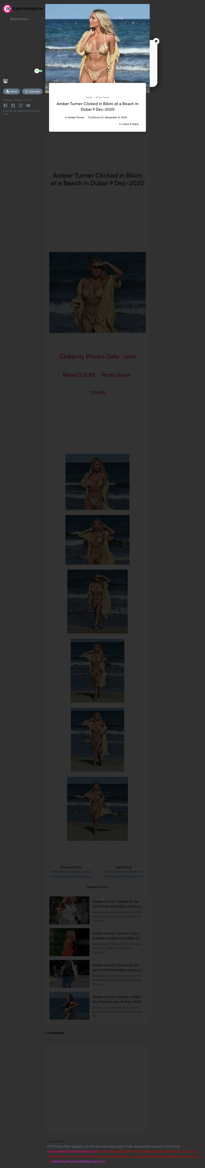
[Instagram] (20, 105)
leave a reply (130, 124)
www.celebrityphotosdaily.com (72, 1151)
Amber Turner (76, 117)
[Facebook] (6, 105)
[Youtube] (28, 105)
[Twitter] (13, 105)
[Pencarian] (5, 20)
